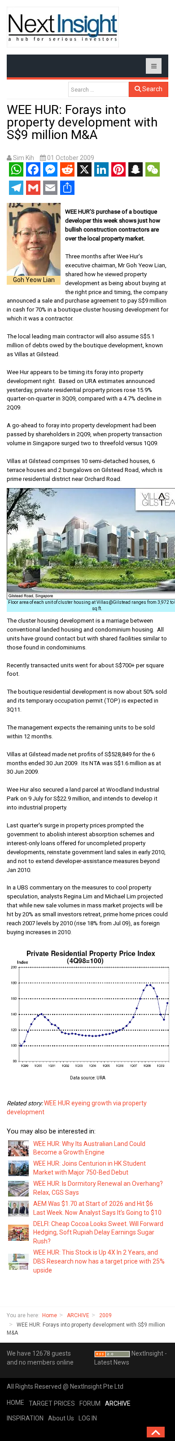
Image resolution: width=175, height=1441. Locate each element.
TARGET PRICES (52, 1403)
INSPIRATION (25, 1418)
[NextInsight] (63, 27)
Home (49, 1315)
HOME (15, 1402)
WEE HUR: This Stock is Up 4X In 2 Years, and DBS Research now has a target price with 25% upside (99, 1261)
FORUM (90, 1403)
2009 (105, 1315)
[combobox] (98, 89)
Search (151, 89)
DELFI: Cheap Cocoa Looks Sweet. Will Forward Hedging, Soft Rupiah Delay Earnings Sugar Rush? (98, 1232)
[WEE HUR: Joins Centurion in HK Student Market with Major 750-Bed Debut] (19, 1167)
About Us (61, 1418)
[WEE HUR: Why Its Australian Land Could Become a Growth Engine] (19, 1147)
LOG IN (88, 1418)
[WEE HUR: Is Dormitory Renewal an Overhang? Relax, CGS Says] (19, 1188)
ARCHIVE (78, 1315)
